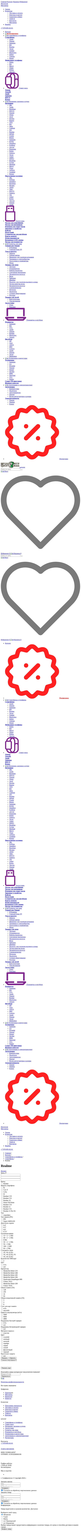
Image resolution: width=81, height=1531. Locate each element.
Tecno (11, 49)
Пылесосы (13, 291)
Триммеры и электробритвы (19, 259)
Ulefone (12, 56)
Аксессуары (19, 221)
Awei (11, 117)
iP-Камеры (13, 248)
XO (10, 130)
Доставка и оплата (16, 13)
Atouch (11, 337)
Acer (11, 343)
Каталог (10, 2)
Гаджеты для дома (15, 244)
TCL (11, 328)
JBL (10, 105)
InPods (11, 134)
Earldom (12, 145)
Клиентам (8, 11)
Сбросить (13, 1358)
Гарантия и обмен (15, 17)
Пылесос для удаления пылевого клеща (23, 282)
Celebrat (12, 128)
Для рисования (14, 301)
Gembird (12, 172)
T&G (11, 189)
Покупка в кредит (15, 15)
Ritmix (11, 138)
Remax (11, 174)
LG (10, 364)
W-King (12, 180)
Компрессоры (14, 389)
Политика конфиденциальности (12, 1382)
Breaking (12, 161)
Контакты (12, 21)
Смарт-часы (23, 88)
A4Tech (12, 170)
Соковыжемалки (15, 288)
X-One (11, 162)
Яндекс (12, 185)
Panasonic (12, 149)
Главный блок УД (15, 249)
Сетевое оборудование (17, 293)
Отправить (5, 1488)
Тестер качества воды (17, 284)
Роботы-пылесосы (15, 270)
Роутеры (12, 295)
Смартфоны (9, 1159)
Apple (11, 39)
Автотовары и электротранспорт (20, 385)
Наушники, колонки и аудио (18, 101)
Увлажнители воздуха (17, 274)
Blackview (12, 53)
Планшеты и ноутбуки (34, 320)
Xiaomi (11, 41)
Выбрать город (6, 1529)
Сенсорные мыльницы (17, 272)
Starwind (12, 375)
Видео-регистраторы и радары (20, 396)
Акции (7, 9)
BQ (10, 45)
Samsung (12, 43)
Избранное (23, 2)
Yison (11, 168)
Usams (11, 136)
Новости (8, 1398)
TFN (11, 122)
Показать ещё (6, 1368)
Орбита (12, 153)
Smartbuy (12, 143)
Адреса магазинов (7, 1449)
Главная (4, 2)
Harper (11, 370)
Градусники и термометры (18, 261)
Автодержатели (15, 393)
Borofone (12, 109)
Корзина (16, 2)
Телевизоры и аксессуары (17, 358)
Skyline (11, 372)
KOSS (11, 141)
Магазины (4, 5)
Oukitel (11, 51)
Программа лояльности (13, 1406)
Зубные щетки (14, 255)
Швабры (12, 280)
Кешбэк (8, 24)
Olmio (11, 68)
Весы (11, 276)
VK (10, 195)
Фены (11, 263)
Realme (11, 47)
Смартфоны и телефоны (17, 35)
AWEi (11, 187)
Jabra (11, 126)
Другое (11, 72)
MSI (10, 347)
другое (11, 147)
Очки (11, 305)
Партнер (8, 1393)
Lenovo (11, 349)
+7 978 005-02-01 (7, 28)
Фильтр (3, 1171)
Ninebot (12, 402)
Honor (11, 58)
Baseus (11, 120)
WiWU (11, 159)
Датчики (12, 267)
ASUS (11, 345)
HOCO (11, 111)
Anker (11, 157)
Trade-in (12, 19)
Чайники (12, 278)
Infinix (11, 54)
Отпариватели (14, 269)
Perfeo (11, 151)
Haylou (11, 119)
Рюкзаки (12, 307)
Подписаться (6, 1376)
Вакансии (8, 1396)
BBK (11, 373)
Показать (4, 1358)
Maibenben (13, 356)
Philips (11, 70)
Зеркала (12, 253)
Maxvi (11, 66)
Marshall (12, 164)
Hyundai (12, 366)
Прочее (12, 394)
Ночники (12, 290)
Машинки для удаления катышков (21, 257)
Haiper (11, 379)
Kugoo (11, 404)
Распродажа (13, 33)
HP (10, 341)
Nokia (11, 62)
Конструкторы (14, 299)
